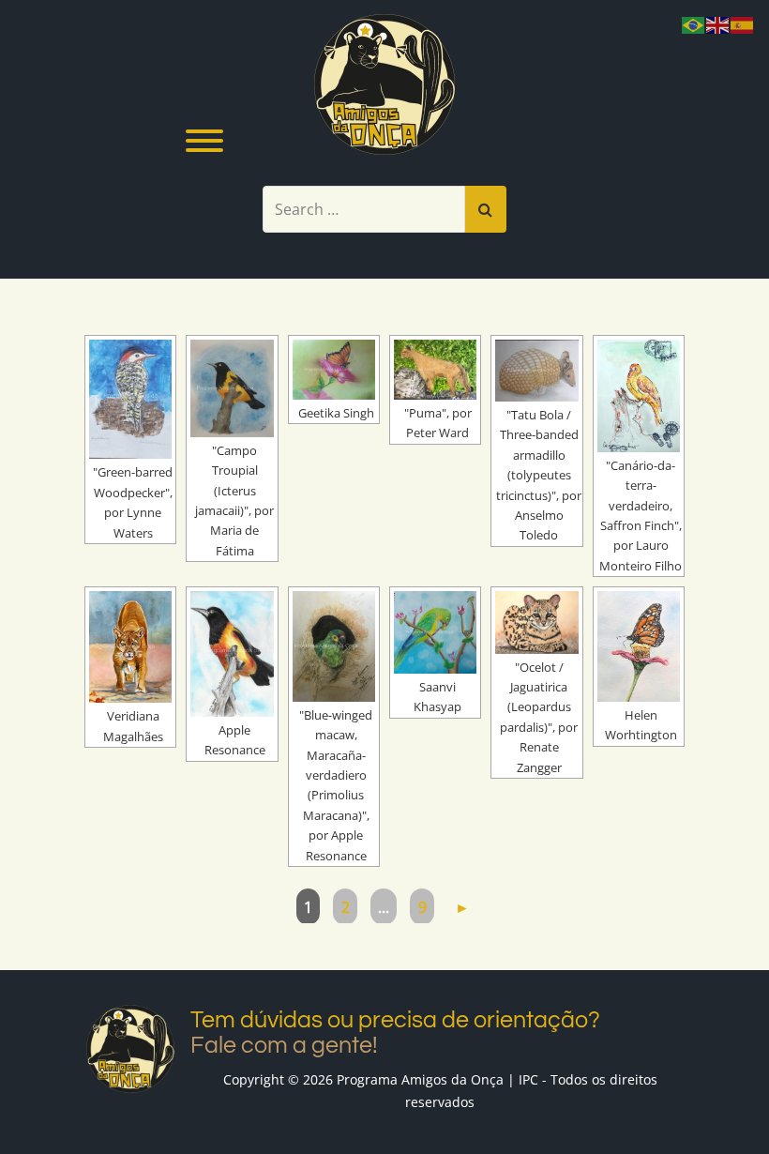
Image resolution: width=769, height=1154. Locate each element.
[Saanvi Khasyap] (435, 632)
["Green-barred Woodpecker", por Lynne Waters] (130, 400)
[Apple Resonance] (231, 654)
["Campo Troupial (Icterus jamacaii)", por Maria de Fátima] (231, 388)
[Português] (694, 23)
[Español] (743, 23)
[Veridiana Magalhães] (130, 647)
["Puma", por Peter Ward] (435, 370)
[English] (718, 23)
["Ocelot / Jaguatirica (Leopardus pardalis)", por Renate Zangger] (536, 622)
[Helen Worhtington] (638, 646)
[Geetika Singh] (334, 370)
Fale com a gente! (284, 1045)
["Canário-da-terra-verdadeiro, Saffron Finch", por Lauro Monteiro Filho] (638, 396)
